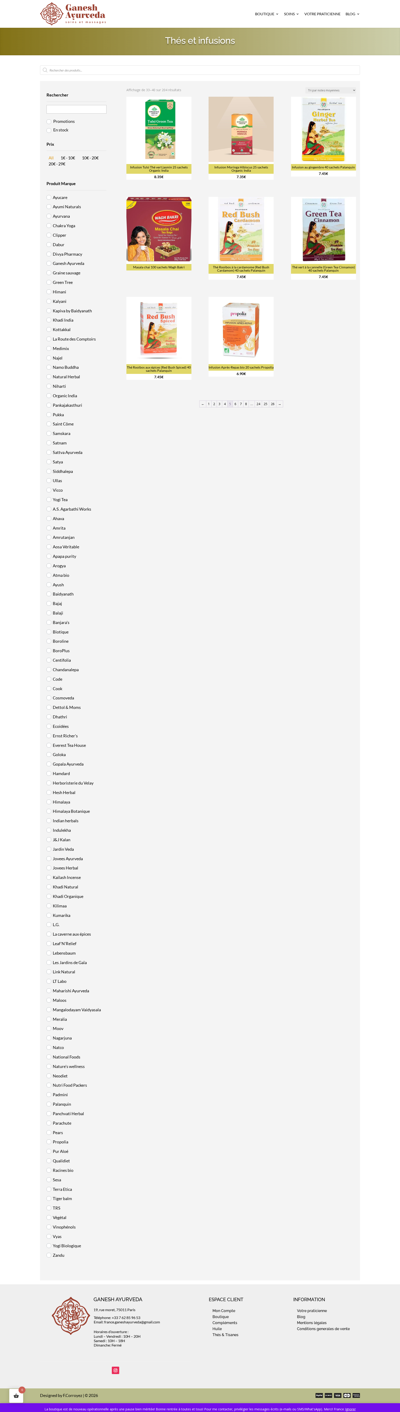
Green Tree (63, 282)
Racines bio (63, 1170)
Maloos (59, 1000)
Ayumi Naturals (67, 206)
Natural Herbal (66, 376)
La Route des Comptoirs (74, 338)
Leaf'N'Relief (64, 943)
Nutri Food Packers (70, 1085)
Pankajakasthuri (67, 405)
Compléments (224, 1323)
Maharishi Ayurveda (71, 990)
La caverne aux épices (72, 934)
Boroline (61, 641)
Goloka (59, 754)
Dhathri (60, 716)
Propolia (60, 1141)
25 (265, 404)
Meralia (60, 1019)
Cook (57, 688)
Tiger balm (62, 1198)
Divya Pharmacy (67, 254)
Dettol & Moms (67, 707)
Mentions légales (312, 1323)
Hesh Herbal (64, 792)
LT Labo (59, 981)
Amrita (59, 528)
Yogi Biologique (67, 1245)
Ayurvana (61, 216)
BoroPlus (61, 650)
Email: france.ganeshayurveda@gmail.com (127, 1322)
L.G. (56, 924)
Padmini (60, 1094)
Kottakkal (62, 329)
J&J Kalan (61, 839)
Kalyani (59, 301)
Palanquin (62, 1104)
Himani (59, 291)
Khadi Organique (68, 896)
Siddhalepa (63, 471)
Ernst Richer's (65, 735)
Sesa (57, 1179)
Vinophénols (64, 1226)
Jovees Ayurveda (68, 858)
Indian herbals (65, 820)
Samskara (61, 433)
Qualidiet (61, 1160)
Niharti (59, 386)
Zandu (58, 1255)
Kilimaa (60, 905)
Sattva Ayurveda (67, 452)
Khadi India (63, 320)
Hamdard (61, 773)
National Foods (66, 1056)
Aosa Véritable (66, 546)
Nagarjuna (62, 1037)
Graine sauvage (66, 272)
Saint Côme (63, 423)
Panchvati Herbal (68, 1113)
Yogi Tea (60, 499)
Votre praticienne (312, 1311)
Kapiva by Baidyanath (72, 310)
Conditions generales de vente (323, 1329)
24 (258, 404)
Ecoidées (61, 726)
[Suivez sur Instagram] (115, 1370)
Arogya (59, 565)
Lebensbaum (64, 953)
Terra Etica (62, 1189)
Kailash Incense (67, 877)
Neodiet (60, 1075)
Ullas (57, 480)
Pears (58, 1132)
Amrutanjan (64, 537)
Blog (350, 14)
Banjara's (61, 622)
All (51, 157)
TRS (56, 1207)
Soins (289, 14)
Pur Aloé (60, 1151)
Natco (58, 1047)
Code (57, 679)
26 (273, 404)
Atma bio (61, 575)
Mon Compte (223, 1311)
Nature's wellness (69, 1066)
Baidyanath (63, 593)
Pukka (58, 414)
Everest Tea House (69, 745)
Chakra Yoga (64, 225)
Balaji (58, 612)
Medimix (61, 348)
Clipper (59, 235)
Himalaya (61, 801)
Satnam (60, 442)
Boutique (264, 14)
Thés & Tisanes (225, 1335)
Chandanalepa (66, 669)
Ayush (58, 584)
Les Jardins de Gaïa (70, 962)
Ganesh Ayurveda (68, 263)
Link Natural (64, 971)
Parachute (62, 1123)
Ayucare (60, 197)
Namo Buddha (66, 367)
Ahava (58, 518)
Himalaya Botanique (71, 811)
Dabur (58, 244)
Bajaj (57, 603)
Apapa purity (64, 556)
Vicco (58, 490)
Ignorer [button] (350, 1409)
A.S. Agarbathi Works (72, 509)
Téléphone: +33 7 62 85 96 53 (117, 1317)
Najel (57, 357)
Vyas (57, 1236)
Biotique (61, 631)
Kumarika (61, 915)
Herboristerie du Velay (73, 782)
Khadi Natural (65, 886)
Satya (58, 461)
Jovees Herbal (65, 867)
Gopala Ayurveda (68, 764)
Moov (58, 1028)
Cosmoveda (63, 697)
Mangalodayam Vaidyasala (77, 1009)
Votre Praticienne (322, 14)
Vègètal (59, 1217)
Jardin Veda (63, 849)
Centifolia (62, 660)
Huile (217, 1329)
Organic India (65, 395)
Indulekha (62, 830)
